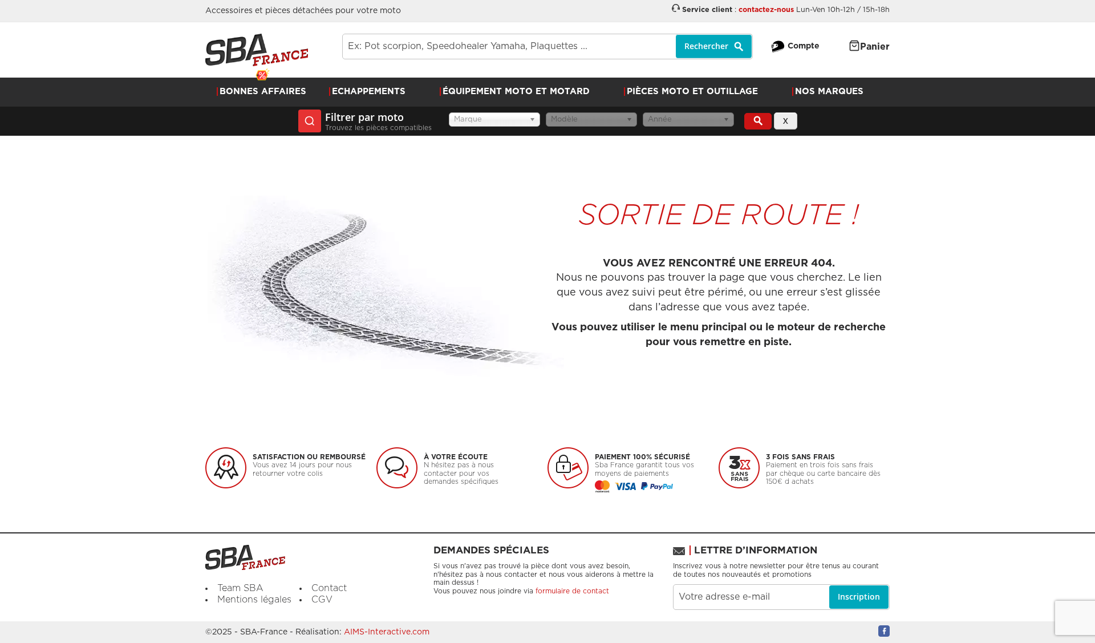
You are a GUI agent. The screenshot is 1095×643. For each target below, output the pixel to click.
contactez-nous (766, 10)
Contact (329, 588)
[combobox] (547, 46)
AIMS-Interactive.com (386, 632)
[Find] (758, 121)
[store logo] (256, 50)
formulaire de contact (572, 591)
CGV (321, 599)
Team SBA (240, 588)
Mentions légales (254, 599)
